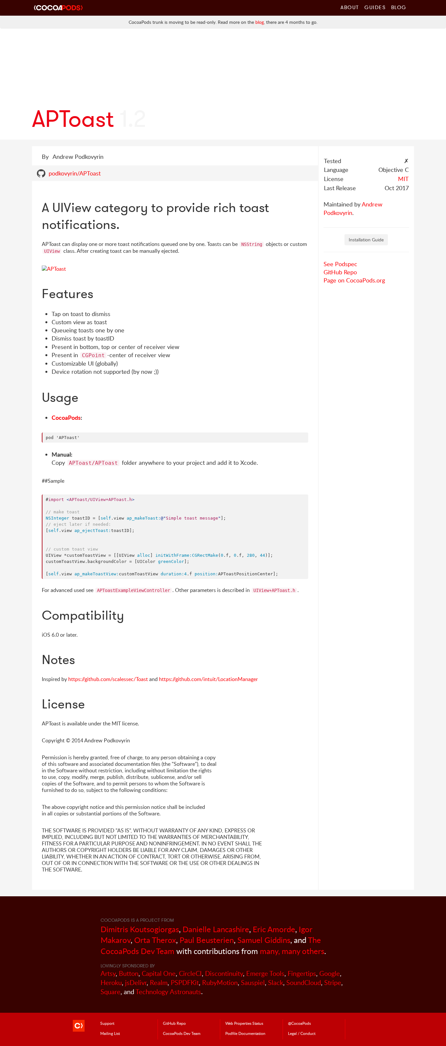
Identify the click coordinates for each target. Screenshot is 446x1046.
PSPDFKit (185, 982)
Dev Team (181, 1033)
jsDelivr (136, 982)
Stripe (332, 982)
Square (110, 991)
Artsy (108, 973)
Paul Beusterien (207, 939)
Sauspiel (253, 982)
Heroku (111, 982)
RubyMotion (220, 982)
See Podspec (340, 264)
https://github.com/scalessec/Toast (108, 679)
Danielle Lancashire (216, 929)
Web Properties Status (244, 1023)
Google (329, 973)
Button (128, 973)
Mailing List (110, 1033)
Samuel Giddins (263, 939)
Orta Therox (155, 939)
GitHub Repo (340, 272)
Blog (398, 7)
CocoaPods (66, 417)
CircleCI (190, 973)
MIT (403, 179)
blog (259, 22)
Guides (375, 7)
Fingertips (302, 973)
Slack (275, 982)
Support (107, 1023)
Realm (158, 982)
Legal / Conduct (301, 1033)
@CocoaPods (299, 1023)
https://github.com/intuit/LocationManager (208, 679)
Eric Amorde (274, 929)
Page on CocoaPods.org (354, 280)
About (350, 7)
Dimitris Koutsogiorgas (140, 929)
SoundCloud (303, 982)
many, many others (292, 951)
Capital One (159, 973)
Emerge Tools (265, 973)
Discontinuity (224, 973)
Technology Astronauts (168, 991)
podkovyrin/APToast (75, 173)
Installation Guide (366, 239)
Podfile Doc (245, 1033)
